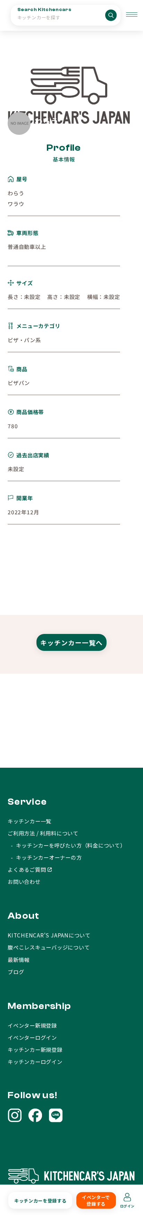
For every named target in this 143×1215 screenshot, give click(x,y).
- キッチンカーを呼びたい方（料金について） (67, 845)
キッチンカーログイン (35, 1061)
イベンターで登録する (96, 1200)
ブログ (16, 971)
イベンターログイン (32, 1037)
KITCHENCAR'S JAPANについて (49, 935)
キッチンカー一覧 (29, 821)
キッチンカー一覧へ (71, 642)
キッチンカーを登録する (40, 1200)
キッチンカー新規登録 (35, 1049)
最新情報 (19, 959)
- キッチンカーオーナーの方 (45, 857)
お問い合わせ (24, 881)
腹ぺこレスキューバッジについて (49, 947)
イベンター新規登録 (32, 1025)
